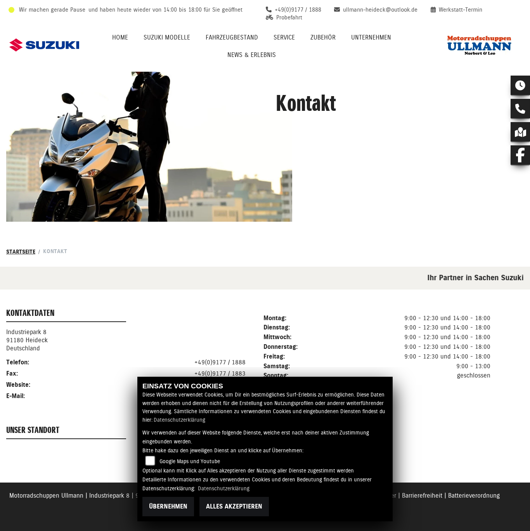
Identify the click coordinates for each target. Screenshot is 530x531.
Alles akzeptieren (234, 506)
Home (120, 37)
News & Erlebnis (251, 55)
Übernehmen (168, 506)
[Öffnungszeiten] (520, 85)
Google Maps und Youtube (189, 461)
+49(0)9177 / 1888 (220, 362)
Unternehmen (371, 37)
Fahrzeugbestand (232, 37)
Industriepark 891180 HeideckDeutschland (27, 340)
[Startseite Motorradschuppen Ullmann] (478, 45)
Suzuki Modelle (167, 37)
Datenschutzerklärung (179, 420)
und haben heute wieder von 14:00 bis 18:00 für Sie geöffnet (165, 9)
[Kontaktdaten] (520, 108)
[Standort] (520, 131)
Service (284, 37)
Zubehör (323, 37)
